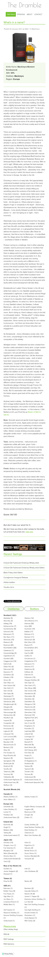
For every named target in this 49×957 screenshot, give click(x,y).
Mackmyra (35, 29)
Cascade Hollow (30, 891)
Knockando (7, 728)
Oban (5, 750)
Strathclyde (7, 763)
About (29, 14)
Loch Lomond (8, 736)
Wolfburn (7, 785)
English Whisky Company (33, 806)
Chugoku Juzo (9, 845)
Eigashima (28, 845)
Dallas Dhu (7, 666)
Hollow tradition (9, 582)
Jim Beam (7, 899)
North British (28, 747)
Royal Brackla (8, 755)
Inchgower (28, 720)
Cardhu (26, 656)
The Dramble (24, 5)
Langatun (27, 809)
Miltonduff (27, 744)
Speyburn (7, 758)
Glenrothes (28, 712)
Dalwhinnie (28, 669)
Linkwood (7, 734)
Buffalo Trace (8, 891)
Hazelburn (7, 717)
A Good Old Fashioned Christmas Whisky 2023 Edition (24, 567)
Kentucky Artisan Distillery (33, 899)
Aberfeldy (7, 618)
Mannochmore (8, 744)
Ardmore (27, 623)
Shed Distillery (29, 830)
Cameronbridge (9, 653)
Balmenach (7, 634)
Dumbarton (7, 674)
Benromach (28, 639)
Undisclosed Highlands (11, 779)
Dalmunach (7, 669)
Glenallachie (28, 693)
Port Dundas (8, 752)
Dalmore (27, 666)
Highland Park (29, 717)
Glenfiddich (28, 701)
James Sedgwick (9, 871)
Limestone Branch (10, 902)
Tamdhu (6, 769)
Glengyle (7, 707)
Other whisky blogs (11, 929)
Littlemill (27, 734)
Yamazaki (27, 858)
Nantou (26, 881)
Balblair (27, 631)
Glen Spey (7, 693)
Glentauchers (8, 715)
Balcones (7, 888)
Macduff (27, 742)
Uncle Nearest (29, 918)
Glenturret (27, 715)
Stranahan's (28, 915)
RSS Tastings (9, 939)
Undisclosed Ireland (10, 835)
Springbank (7, 761)
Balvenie (27, 634)
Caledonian (7, 650)
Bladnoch (7, 642)
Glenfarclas (7, 701)
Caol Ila (27, 653)
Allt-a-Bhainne (29, 621)
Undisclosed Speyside (32, 782)
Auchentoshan (8, 629)
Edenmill (27, 674)
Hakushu (27, 848)
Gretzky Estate (29, 796)
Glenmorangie (8, 712)
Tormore (27, 774)
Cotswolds (7, 806)
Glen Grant (28, 685)
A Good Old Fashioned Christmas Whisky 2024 (21, 563)
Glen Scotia (28, 691)
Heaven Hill (28, 894)
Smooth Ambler (29, 912)
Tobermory (7, 771)
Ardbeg (6, 623)
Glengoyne (28, 704)
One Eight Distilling (31, 910)
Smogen (27, 815)
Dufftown (27, 672)
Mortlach (7, 747)
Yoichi (6, 861)
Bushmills (7, 824)
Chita (26, 842)
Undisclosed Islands (31, 779)
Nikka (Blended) (9, 853)
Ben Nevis (7, 637)
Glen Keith (7, 688)
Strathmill (7, 766)
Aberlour (27, 618)
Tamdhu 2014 (9, 587)
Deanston (7, 672)
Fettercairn (28, 677)
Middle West (8, 904)
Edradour (7, 677)
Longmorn (7, 739)
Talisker (27, 766)
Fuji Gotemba (8, 848)
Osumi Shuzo (29, 853)
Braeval (27, 645)
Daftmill (6, 664)
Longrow (27, 739)
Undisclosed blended (11, 858)
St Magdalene (29, 761)
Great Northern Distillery (33, 827)
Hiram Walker (8, 799)
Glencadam (28, 696)
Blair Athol (28, 642)
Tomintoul (7, 774)
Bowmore (7, 645)
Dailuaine (27, 664)
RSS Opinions (9, 944)
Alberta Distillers (9, 796)
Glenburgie (7, 696)
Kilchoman (7, 726)
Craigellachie (28, 661)
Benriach (27, 637)
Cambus (27, 650)
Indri (25, 868)
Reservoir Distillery (10, 912)
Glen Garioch (8, 685)
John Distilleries (29, 871)
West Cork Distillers (31, 835)
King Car (7, 881)
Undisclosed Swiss (10, 817)
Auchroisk (27, 629)
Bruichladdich (8, 647)
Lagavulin (7, 731)
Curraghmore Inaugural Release (16, 577)
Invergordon (8, 723)
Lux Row (27, 902)
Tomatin (27, 771)
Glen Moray (28, 688)
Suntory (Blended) (30, 856)
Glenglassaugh (9, 704)
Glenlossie (28, 709)
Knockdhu (27, 728)
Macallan (7, 742)
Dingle (6, 827)
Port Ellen (27, 752)
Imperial (6, 720)
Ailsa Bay (7, 621)
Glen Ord (7, 691)
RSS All (6, 934)
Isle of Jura (28, 723)
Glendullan (28, 699)
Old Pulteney (28, 750)
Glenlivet (7, 709)
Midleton (6, 830)
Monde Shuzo (29, 850)
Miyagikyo (7, 850)
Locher (6, 812)
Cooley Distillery (30, 824)
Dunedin (6, 868)
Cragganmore (8, 661)
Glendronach (8, 699)
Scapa (26, 755)
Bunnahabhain (29, 647)
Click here (29, 532)
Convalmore (28, 658)
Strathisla (27, 763)
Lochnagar (28, 736)
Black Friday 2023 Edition (13, 572)
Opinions (21, 14)
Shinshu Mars (8, 856)
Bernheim (27, 888)
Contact (38, 14)
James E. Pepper (30, 896)
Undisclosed (28, 777)
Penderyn (7, 815)
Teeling (6, 832)
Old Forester (8, 910)
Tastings (11, 14)
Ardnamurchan (9, 626)
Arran (26, 626)
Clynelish (7, 658)
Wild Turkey (28, 920)
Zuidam (27, 817)
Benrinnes (7, 639)
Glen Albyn (7, 682)
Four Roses (8, 894)
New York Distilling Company (34, 904)
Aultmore (7, 631)
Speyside (27, 758)
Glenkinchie (28, 707)
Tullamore (27, 832)
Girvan (6, 680)
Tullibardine (7, 777)
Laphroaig (27, 731)
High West (7, 896)
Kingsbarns (28, 726)
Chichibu (7, 842)
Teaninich (27, 769)
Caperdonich (8, 656)
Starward (7, 874)
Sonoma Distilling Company (13, 915)
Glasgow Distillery (30, 680)
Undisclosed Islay (10, 782)
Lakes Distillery (9, 809)
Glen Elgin (28, 682)
